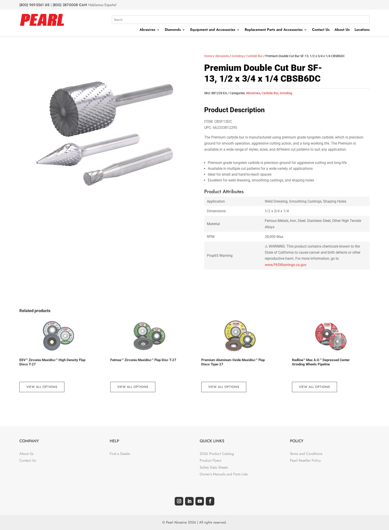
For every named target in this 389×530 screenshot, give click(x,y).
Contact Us (321, 30)
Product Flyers (210, 460)
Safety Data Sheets (214, 467)
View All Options (41, 387)
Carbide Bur (254, 56)
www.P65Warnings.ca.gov (285, 265)
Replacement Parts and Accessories (274, 30)
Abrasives (147, 30)
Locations (362, 30)
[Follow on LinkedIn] (189, 501)
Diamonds (173, 30)
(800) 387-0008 (65, 4)
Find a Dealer (120, 453)
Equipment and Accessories (212, 30)
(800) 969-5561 (31, 4)
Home (208, 56)
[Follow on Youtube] (199, 501)
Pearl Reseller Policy (305, 460)
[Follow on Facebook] (210, 501)
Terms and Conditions (306, 453)
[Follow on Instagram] (179, 501)
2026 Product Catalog (217, 453)
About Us (342, 30)
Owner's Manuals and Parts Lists (224, 474)
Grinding (238, 56)
